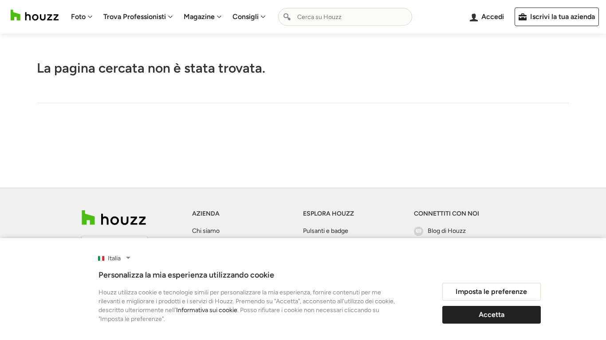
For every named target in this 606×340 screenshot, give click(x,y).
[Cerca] (287, 17)
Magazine (199, 16)
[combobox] (345, 17)
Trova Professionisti (134, 16)
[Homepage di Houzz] (34, 15)
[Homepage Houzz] (113, 217)
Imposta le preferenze (491, 291)
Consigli (245, 16)
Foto (78, 16)
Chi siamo (206, 231)
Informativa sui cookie (206, 310)
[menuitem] (82, 17)
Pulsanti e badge (325, 231)
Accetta (491, 314)
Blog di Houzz (447, 231)
